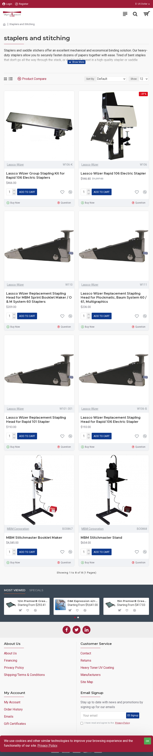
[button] (75, 617)
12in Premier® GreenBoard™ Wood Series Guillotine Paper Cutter (33, 601)
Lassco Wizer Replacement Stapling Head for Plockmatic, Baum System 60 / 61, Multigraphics (113, 298)
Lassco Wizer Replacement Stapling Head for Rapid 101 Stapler (36, 420)
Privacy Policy (47, 745)
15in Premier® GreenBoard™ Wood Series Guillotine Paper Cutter (132, 601)
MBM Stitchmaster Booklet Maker (34, 538)
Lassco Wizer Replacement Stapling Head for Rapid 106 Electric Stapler (110, 420)
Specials (36, 590)
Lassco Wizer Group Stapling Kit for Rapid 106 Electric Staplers (35, 176)
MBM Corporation (18, 528)
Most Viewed (14, 590)
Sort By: (90, 79)
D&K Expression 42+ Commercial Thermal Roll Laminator (83, 601)
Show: (134, 79)
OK (147, 741)
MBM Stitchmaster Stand (101, 538)
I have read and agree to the (107, 723)
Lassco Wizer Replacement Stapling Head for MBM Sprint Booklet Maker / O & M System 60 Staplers (39, 298)
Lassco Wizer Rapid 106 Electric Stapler (113, 173)
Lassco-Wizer (15, 164)
